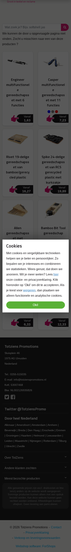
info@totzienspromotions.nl (30, 379)
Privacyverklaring (37, 532)
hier (56, 274)
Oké (35, 305)
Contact (56, 527)
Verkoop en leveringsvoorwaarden (37, 537)
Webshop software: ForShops (35, 546)
